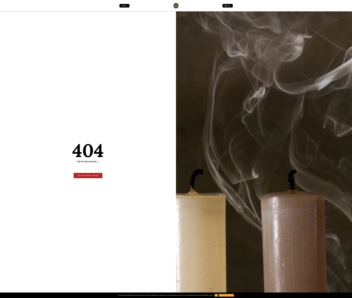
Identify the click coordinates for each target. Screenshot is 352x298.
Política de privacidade (226, 295)
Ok (216, 295)
